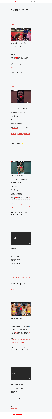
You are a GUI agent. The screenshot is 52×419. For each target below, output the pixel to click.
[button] (35, 1)
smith (15, 342)
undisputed (13, 408)
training (29, 66)
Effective (22, 64)
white (11, 67)
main (16, 277)
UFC (11, 134)
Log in (21, 414)
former (22, 276)
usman (12, 136)
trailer (11, 408)
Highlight (21, 133)
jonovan (21, 341)
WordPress (20, 414)
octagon (14, 206)
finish (20, 276)
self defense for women (21, 66)
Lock (25, 64)
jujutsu (22, 341)
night (11, 206)
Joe (22, 133)
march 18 (18, 277)
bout (25, 134)
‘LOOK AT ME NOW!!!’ (17, 72)
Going (17, 339)
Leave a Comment (13, 24)
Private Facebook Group (15, 128)
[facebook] (31, 1)
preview (26, 277)
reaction (23, 206)
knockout (13, 277)
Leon (24, 133)
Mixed (29, 339)
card (26, 134)
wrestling (13, 67)
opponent (17, 206)
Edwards (19, 133)
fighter (19, 276)
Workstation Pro (14, 414)
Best (17, 133)
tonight (19, 342)
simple (24, 66)
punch (21, 206)
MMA (27, 64)
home (24, 276)
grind (15, 341)
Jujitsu (23, 339)
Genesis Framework (17, 414)
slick (27, 66)
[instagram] (34, 1)
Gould (18, 339)
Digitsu (29, 57)
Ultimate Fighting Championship (17, 134)
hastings (17, 341)
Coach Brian (17, 64)
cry (27, 134)
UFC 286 (13, 134)
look (15, 277)
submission (17, 342)
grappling (14, 341)
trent (21, 342)
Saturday (29, 133)
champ (11, 276)
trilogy (27, 206)
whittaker (18, 408)
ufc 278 (29, 206)
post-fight (19, 206)
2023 (11, 133)
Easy (19, 64)
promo (28, 277)
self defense (17, 66)
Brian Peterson (14, 64)
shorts (26, 206)
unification (16, 408)
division (29, 134)
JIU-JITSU (24, 64)
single (26, 66)
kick (29, 276)
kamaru (28, 276)
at (24, 134)
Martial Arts (27, 339)
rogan (24, 206)
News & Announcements (13, 272)
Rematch (27, 133)
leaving (25, 341)
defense (15, 276)
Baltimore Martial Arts (14, 133)
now (12, 206)
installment (26, 276)
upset (11, 136)
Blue (12, 64)
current (13, 276)
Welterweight (22, 134)
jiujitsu (19, 341)
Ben (15, 339)
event (16, 276)
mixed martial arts (13, 66)
